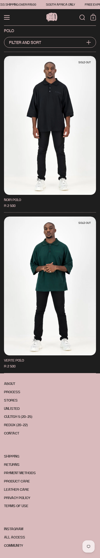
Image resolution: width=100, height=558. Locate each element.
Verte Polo (50, 293)
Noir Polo (50, 132)
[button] (82, 17)
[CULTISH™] (50, 17)
